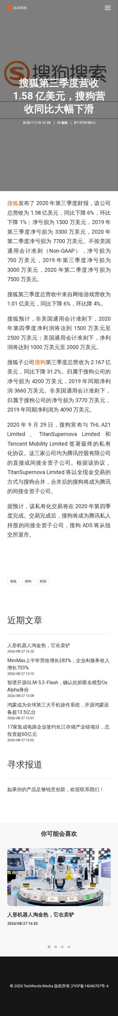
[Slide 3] (62, 946)
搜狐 (12, 203)
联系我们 (89, 789)
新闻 (64, 122)
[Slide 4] (69, 946)
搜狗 (40, 362)
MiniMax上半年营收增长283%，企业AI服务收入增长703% (58, 664)
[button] (107, 8)
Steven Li (87, 122)
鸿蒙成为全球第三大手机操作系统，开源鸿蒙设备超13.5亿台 (58, 708)
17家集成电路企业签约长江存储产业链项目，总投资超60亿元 (58, 730)
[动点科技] (17, 7)
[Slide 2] (55, 946)
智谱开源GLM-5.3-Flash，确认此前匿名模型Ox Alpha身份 (57, 686)
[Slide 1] (49, 946)
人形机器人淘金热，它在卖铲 (38, 645)
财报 (43, 581)
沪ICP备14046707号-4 (89, 986)
